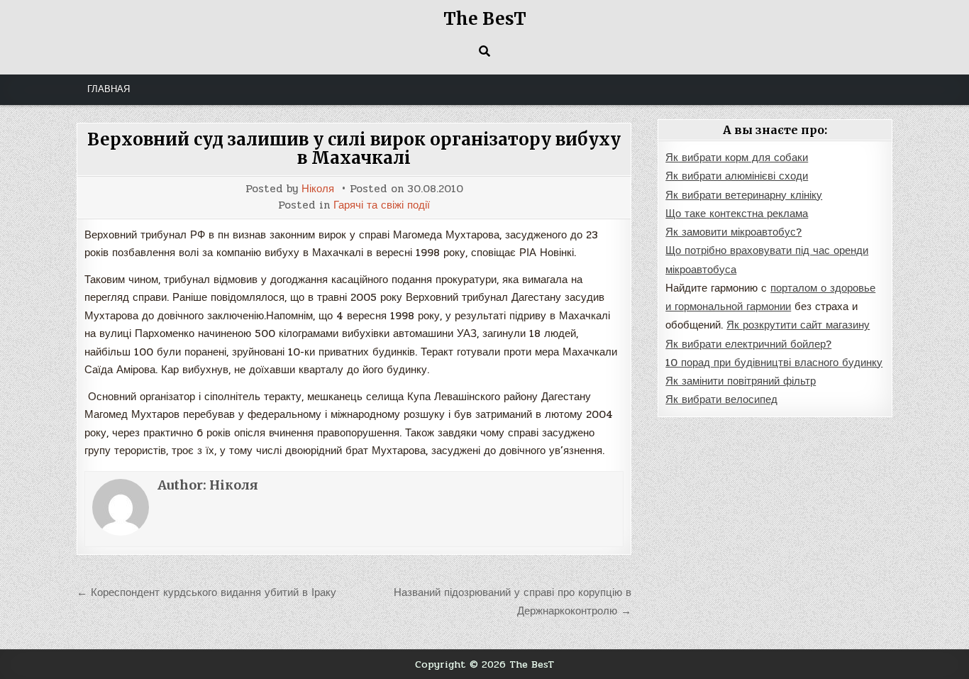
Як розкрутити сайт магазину (798, 324)
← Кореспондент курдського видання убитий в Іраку (206, 592)
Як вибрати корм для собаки (736, 157)
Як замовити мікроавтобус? (733, 232)
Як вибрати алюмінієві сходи (736, 175)
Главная (108, 89)
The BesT (484, 19)
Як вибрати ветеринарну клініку (743, 195)
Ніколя (317, 189)
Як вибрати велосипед (721, 399)
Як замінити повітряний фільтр (740, 381)
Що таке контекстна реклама (736, 213)
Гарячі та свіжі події (381, 205)
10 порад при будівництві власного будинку (773, 362)
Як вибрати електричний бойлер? (748, 344)
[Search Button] (484, 51)
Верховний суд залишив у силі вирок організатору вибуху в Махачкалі (354, 148)
